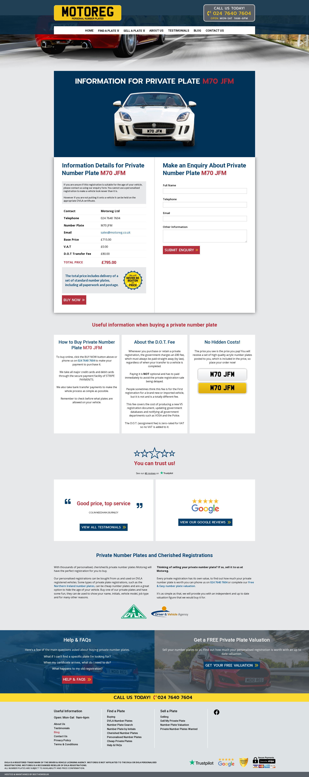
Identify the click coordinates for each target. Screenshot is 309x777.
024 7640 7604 (86, 360)
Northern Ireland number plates (74, 592)
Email (166, 213)
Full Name (169, 185)
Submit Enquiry (180, 250)
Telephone (170, 199)
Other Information (175, 227)
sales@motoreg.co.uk (115, 232)
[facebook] (216, 718)
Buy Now (73, 300)
